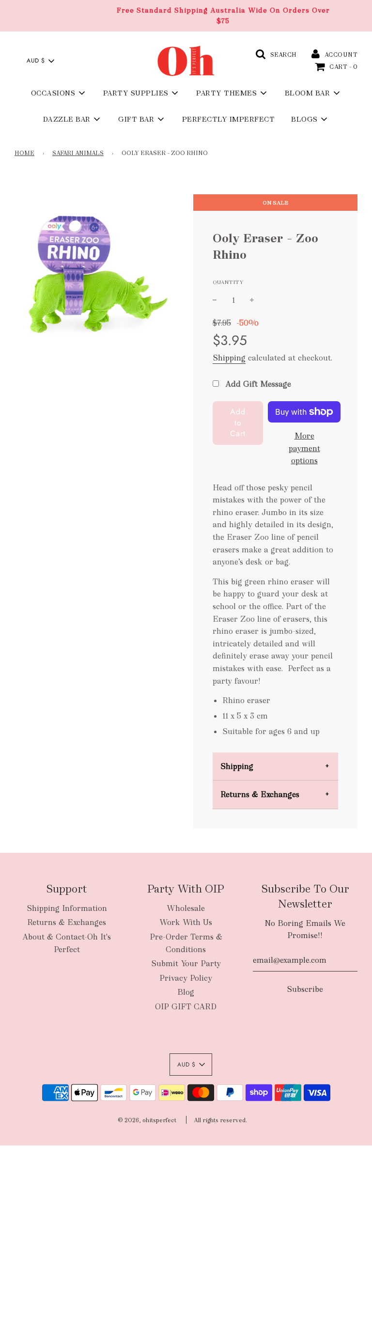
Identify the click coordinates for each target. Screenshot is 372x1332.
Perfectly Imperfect (228, 119)
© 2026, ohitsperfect (147, 1120)
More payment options (304, 448)
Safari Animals (78, 153)
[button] (40, 61)
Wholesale (186, 908)
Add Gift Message (257, 384)
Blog (185, 992)
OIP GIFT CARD (186, 1007)
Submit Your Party (186, 963)
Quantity (228, 282)
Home (24, 153)
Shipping (229, 358)
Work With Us (185, 922)
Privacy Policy (185, 978)
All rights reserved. (220, 1120)
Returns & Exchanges (259, 794)
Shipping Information (67, 908)
